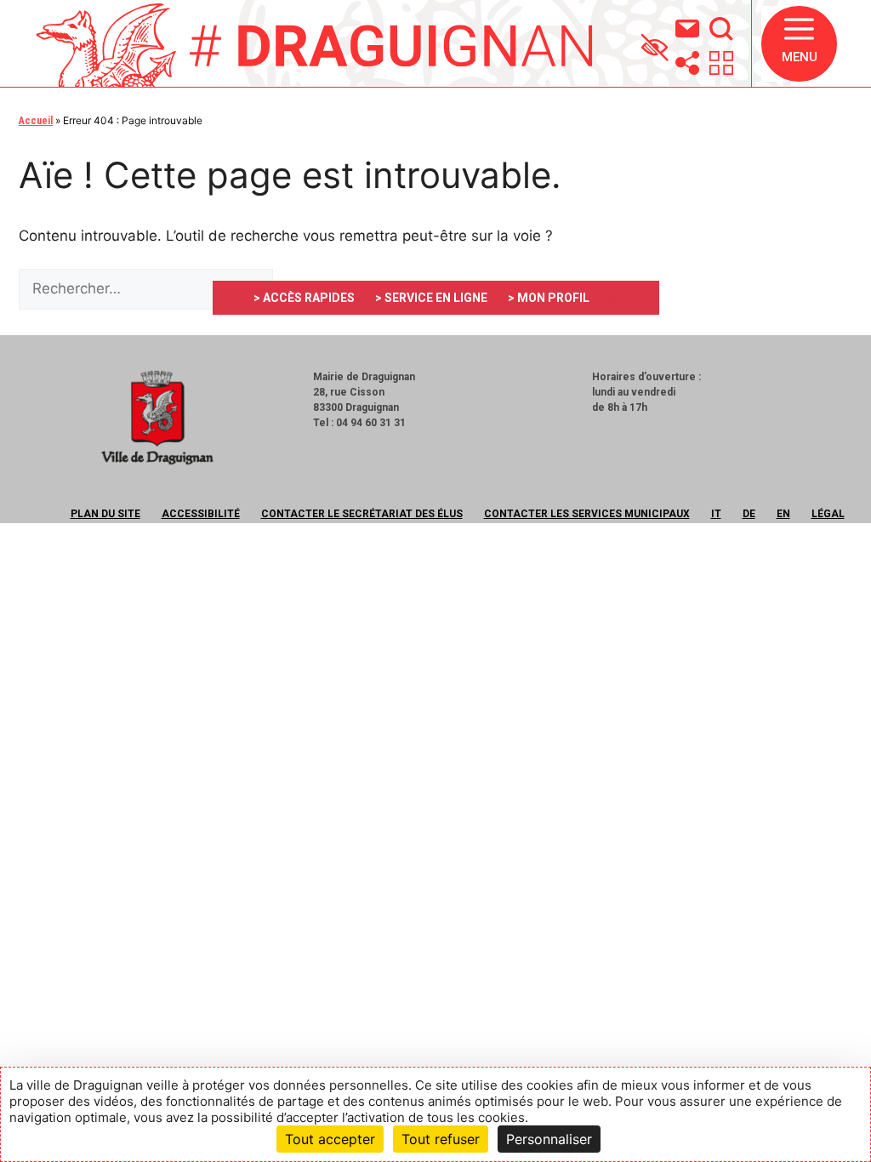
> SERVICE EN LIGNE (431, 298)
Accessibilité (201, 514)
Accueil (36, 121)
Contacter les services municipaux (587, 514)
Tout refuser (440, 1139)
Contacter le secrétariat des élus (362, 514)
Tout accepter (330, 1139)
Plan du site (105, 514)
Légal (828, 514)
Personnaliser (549, 1139)
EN (783, 514)
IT (716, 514)
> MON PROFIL (548, 298)
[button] (799, 44)
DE (749, 514)
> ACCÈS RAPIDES (304, 298)
